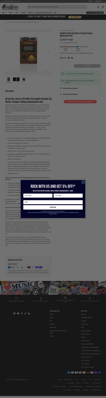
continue (53, 207)
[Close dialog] (83, 182)
